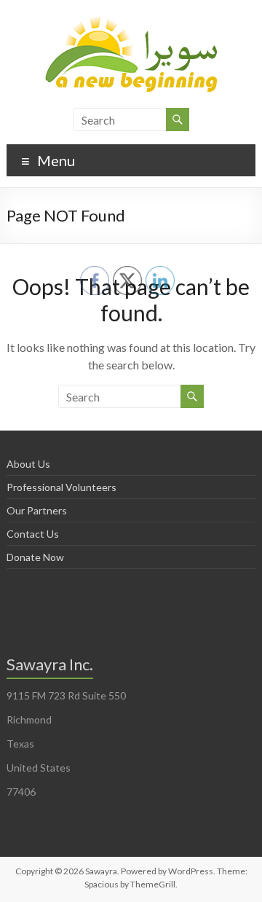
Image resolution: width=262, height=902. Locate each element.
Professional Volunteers (61, 487)
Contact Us (33, 534)
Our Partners (37, 510)
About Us (28, 464)
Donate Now (35, 557)
